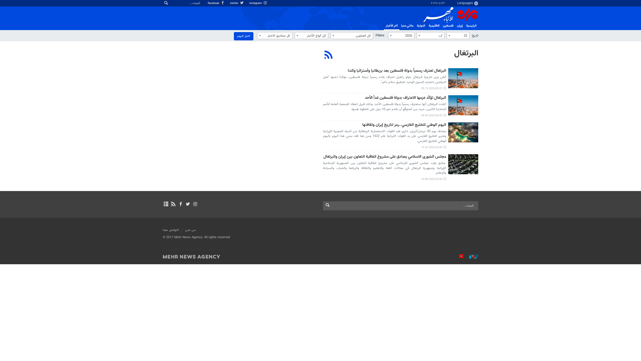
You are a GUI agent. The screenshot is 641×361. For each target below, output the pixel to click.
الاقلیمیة (434, 25)
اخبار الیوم (243, 36)
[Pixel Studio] (458, 256)
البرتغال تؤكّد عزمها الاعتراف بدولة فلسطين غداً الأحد (405, 98)
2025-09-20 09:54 (431, 116)
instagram (256, 3)
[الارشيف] (166, 204)
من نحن (190, 230)
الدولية (421, 25)
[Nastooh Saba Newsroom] (471, 256)
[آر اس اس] (173, 204)
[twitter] (188, 204)
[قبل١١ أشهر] (463, 78)
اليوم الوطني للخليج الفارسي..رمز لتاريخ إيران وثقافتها (404, 125)
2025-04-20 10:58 (431, 179)
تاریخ (475, 35)
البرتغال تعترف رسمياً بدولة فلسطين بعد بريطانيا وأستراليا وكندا (397, 71)
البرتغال (466, 53)
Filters (380, 35)
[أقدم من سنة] (463, 132)
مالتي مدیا (407, 25)
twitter (234, 3)
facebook (214, 3)
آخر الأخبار (392, 25)
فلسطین (448, 25)
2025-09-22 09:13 (431, 88)
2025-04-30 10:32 (431, 147)
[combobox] (458, 35)
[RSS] (328, 55)
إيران (460, 25)
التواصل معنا (171, 230)
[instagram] (195, 204)
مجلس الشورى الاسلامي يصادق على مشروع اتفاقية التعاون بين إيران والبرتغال (385, 157)
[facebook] (180, 204)
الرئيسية (471, 25)
